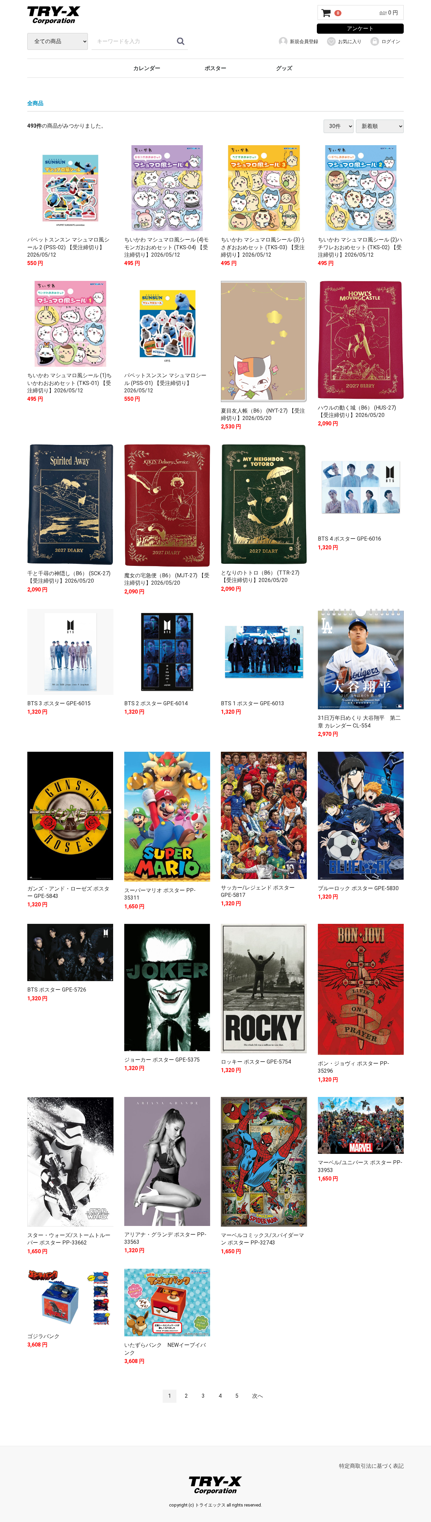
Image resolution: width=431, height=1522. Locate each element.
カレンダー (146, 68)
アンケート (360, 28)
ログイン (391, 41)
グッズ (284, 68)
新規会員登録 (304, 41)
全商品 (35, 103)
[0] (326, 12)
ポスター (215, 68)
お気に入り (350, 41)
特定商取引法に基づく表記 (371, 1466)
